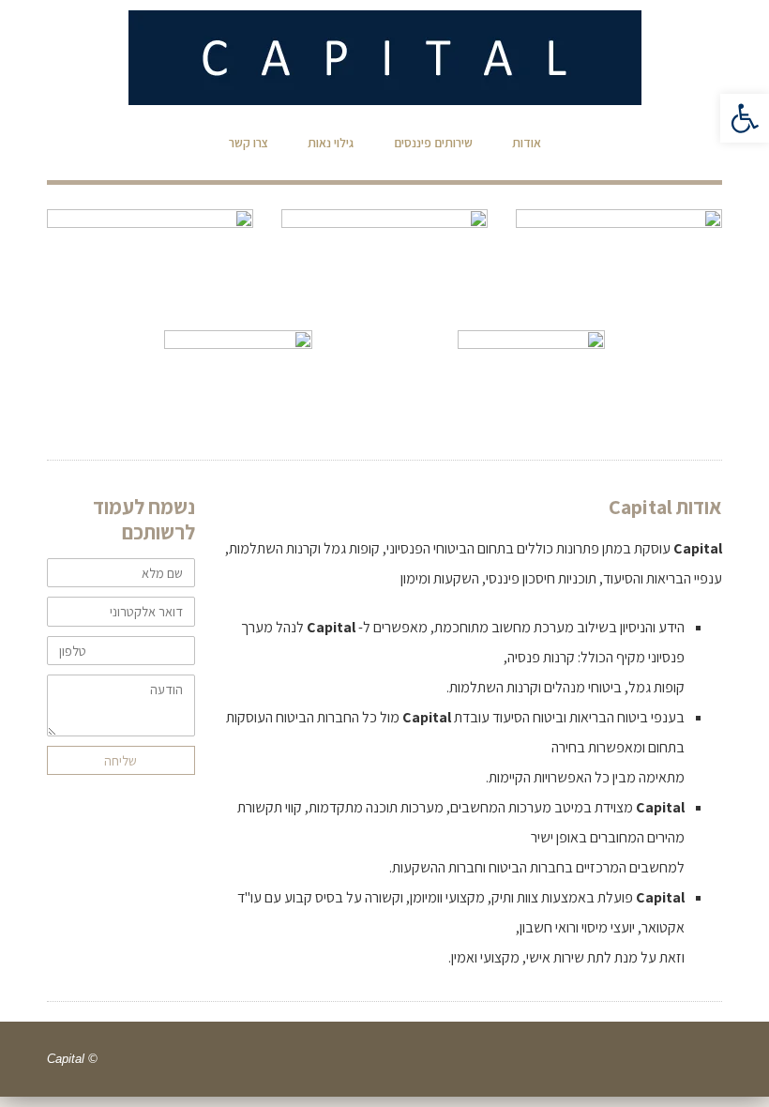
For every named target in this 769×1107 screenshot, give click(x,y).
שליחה (120, 760)
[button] (744, 118)
